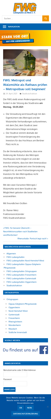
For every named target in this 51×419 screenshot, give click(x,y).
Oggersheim (14, 307)
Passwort (7, 379)
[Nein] (47, 406)
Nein (29, 408)
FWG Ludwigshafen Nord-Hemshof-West (25, 260)
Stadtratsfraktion (29, 93)
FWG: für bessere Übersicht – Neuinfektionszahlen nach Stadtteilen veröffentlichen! (20, 231)
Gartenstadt (14, 314)
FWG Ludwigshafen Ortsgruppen (22, 271)
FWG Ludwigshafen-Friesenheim (21, 275)
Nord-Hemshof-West (18, 311)
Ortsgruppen (12, 299)
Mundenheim (15, 325)
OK (20, 408)
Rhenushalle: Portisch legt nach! (32, 238)
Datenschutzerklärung (25, 414)
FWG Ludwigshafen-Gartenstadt (21, 278)
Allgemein (11, 253)
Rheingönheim (15, 321)
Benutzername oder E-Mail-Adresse (19, 370)
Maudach (13, 329)
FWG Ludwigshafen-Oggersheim (21, 282)
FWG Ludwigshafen (15, 257)
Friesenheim (14, 318)
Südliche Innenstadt (18, 332)
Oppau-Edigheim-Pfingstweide (23, 304)
